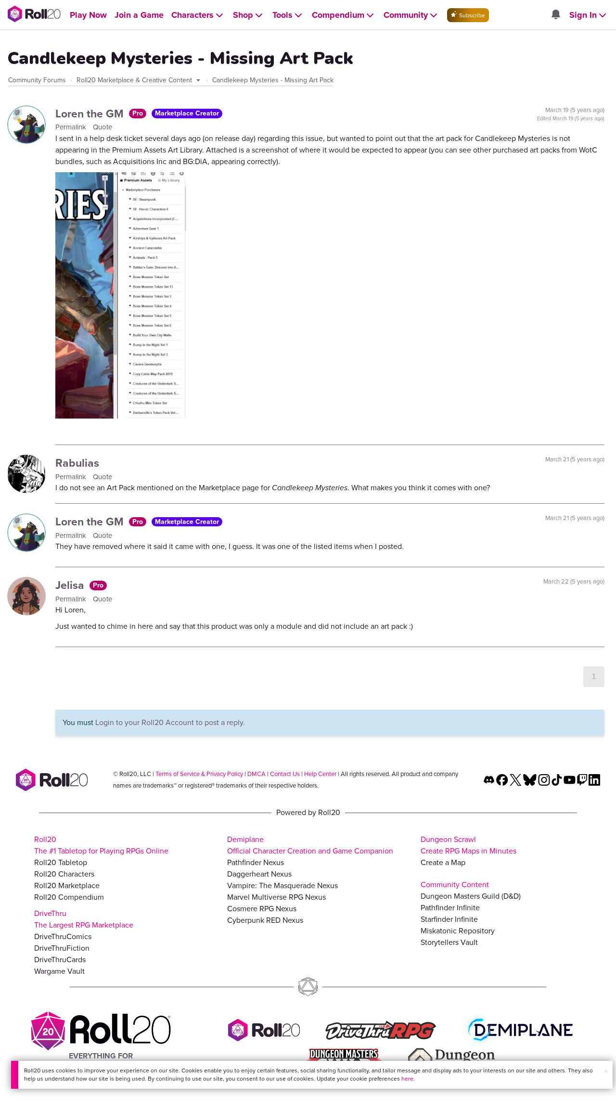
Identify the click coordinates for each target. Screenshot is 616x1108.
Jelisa (71, 585)
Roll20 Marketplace (67, 885)
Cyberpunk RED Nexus (265, 920)
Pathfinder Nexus (255, 862)
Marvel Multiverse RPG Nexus (276, 897)
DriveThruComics (62, 936)
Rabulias (77, 463)
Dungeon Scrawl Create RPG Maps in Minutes (468, 845)
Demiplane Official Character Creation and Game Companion (310, 845)
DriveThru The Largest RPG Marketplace (83, 919)
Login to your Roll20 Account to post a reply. (170, 722)
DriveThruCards (60, 959)
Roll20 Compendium (69, 897)
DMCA (256, 773)
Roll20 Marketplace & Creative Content (135, 80)
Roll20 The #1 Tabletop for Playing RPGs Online (101, 845)
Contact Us (285, 773)
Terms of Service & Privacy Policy (199, 773)
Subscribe (471, 15)
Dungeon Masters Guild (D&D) (471, 896)
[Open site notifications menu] (555, 15)
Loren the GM (91, 113)
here (407, 1078)
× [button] (606, 1071)
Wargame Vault (59, 971)
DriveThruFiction (62, 948)
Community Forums (37, 80)
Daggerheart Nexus (259, 873)
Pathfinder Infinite (450, 907)
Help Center (320, 773)
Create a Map (443, 862)
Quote (102, 127)
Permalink (71, 127)
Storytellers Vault (449, 942)
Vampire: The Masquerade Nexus (282, 885)
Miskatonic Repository (458, 930)
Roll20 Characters (64, 873)
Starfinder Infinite (449, 919)
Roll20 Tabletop (60, 862)
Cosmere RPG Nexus (261, 908)
